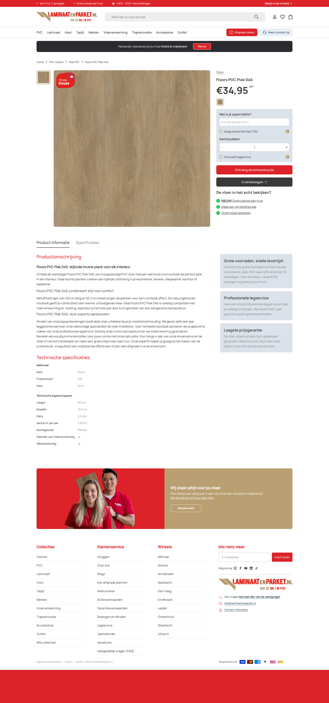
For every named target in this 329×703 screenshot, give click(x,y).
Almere (163, 565)
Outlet (182, 32)
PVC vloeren (56, 62)
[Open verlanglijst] (282, 17)
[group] (44, 77)
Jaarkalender (106, 634)
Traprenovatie (142, 32)
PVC (39, 32)
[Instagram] (235, 568)
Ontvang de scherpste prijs (254, 170)
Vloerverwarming (115, 32)
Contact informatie (236, 609)
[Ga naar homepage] (67, 17)
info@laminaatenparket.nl (240, 603)
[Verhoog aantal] (286, 147)
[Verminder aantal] (222, 147)
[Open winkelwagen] (291, 17)
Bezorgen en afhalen (111, 617)
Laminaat (53, 32)
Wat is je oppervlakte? (235, 114)
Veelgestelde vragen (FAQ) (115, 651)
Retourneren (106, 591)
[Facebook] (240, 568)
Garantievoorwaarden (112, 608)
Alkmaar (163, 557)
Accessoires (164, 32)
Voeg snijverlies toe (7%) (241, 131)
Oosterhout (166, 617)
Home (40, 62)
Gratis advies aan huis (242, 201)
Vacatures (104, 642)
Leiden (162, 608)
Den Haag (164, 591)
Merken (94, 32)
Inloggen (103, 557)
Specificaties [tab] (87, 242)
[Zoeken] (256, 16)
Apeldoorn (165, 582)
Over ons (103, 565)
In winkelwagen (252, 182)
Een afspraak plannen (112, 582)
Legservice (104, 625)
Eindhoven (165, 600)
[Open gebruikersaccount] (274, 17)
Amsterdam (166, 574)
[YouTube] (245, 568)
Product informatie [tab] (53, 242)
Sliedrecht (165, 625)
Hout (68, 32)
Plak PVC (74, 62)
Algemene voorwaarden (49, 661)
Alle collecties (46, 642)
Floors (220, 72)
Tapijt (80, 32)
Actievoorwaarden (110, 600)
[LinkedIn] (251, 568)
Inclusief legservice (237, 157)
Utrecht (163, 634)
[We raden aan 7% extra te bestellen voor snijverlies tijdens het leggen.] (287, 131)
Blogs (101, 574)
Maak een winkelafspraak (238, 207)
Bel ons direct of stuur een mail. (192, 498)
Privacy (69, 661)
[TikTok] (256, 568)
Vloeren (42, 557)
